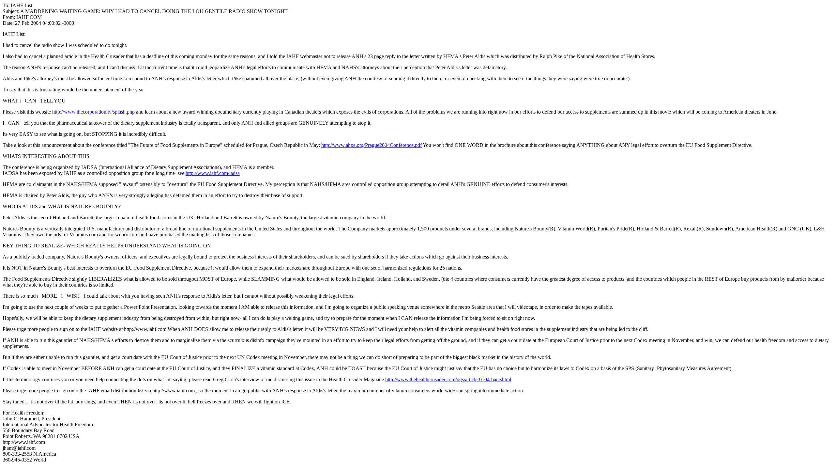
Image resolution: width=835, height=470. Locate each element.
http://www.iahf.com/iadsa (213, 173)
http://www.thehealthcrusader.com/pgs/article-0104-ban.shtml (448, 379)
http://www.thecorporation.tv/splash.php (93, 112)
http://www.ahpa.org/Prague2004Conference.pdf (371, 145)
